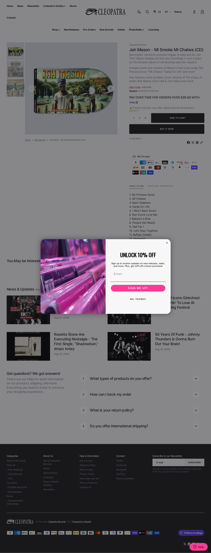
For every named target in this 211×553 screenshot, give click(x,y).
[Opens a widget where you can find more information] (198, 547)
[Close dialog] (167, 243)
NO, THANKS (138, 299)
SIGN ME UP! (138, 288)
